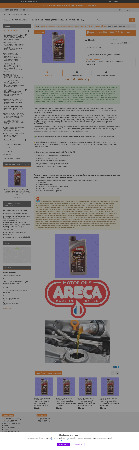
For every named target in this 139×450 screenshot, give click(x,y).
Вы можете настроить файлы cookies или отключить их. (68, 440)
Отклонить (78, 444)
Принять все (63, 444)
